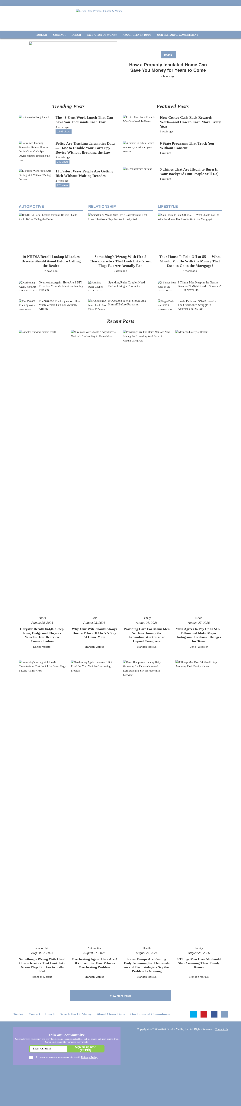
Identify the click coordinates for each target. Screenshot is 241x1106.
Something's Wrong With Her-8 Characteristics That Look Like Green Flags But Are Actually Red (120, 261)
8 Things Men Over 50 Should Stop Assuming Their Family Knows (199, 963)
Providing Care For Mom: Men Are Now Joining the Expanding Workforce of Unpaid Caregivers (147, 635)
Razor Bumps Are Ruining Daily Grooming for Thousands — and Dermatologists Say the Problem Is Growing (146, 965)
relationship (102, 206)
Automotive (31, 206)
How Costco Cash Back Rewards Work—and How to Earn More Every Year (190, 121)
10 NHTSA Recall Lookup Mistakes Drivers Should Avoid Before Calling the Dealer (51, 261)
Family (147, 617)
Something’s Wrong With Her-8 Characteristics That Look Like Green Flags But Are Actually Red (42, 965)
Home (168, 54)
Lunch (50, 1014)
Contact (34, 1014)
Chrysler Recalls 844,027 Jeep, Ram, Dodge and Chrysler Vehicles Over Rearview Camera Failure (42, 635)
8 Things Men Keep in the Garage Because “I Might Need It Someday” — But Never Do (199, 286)
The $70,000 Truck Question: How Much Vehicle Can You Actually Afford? (60, 305)
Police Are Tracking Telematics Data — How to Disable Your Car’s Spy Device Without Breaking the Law (85, 147)
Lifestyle (168, 206)
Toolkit (18, 1014)
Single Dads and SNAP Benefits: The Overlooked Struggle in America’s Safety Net (197, 305)
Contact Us (221, 1029)
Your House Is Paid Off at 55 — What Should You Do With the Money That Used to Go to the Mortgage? (190, 261)
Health (147, 948)
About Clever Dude (111, 1014)
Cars (94, 617)
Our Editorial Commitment (150, 1014)
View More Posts (120, 995)
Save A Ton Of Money (76, 1014)
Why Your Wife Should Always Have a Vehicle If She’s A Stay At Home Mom (94, 633)
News (42, 617)
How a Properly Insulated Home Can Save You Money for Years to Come (168, 67)
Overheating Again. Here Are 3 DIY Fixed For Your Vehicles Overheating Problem (61, 286)
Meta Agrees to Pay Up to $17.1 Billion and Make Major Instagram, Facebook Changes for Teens (199, 635)
